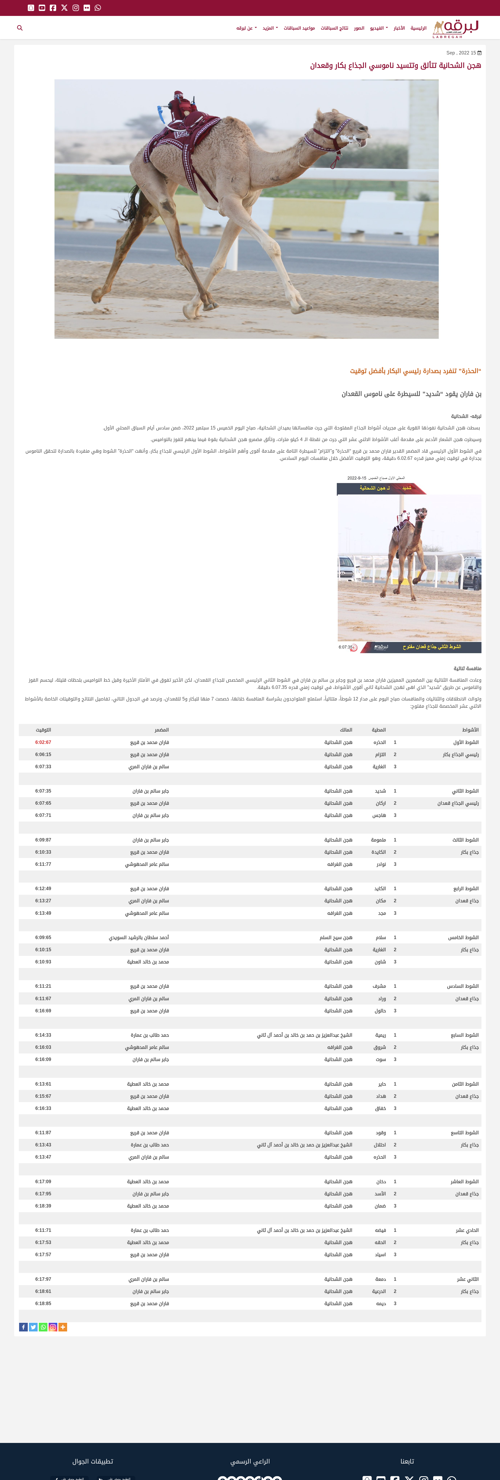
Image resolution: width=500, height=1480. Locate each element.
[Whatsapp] (43, 1327)
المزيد (269, 28)
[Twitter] (33, 1327)
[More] (62, 1327)
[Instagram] (53, 1327)
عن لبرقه (245, 28)
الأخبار (399, 28)
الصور (359, 28)
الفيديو (377, 28)
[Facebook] (23, 1327)
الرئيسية (419, 28)
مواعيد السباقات (299, 28)
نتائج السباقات (334, 28)
